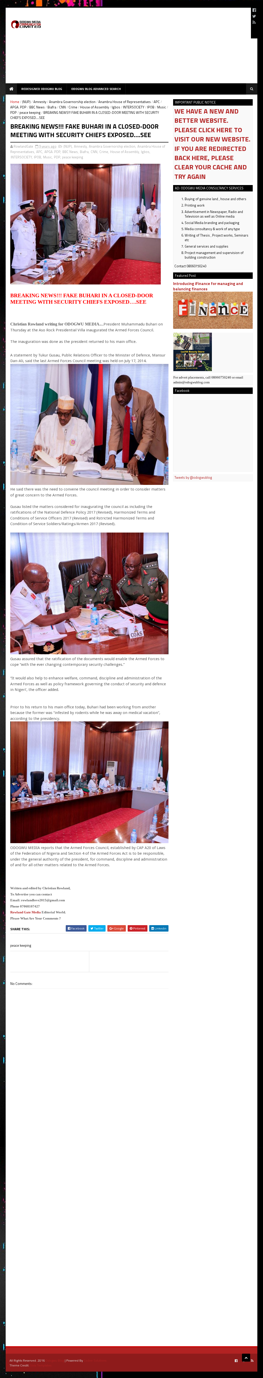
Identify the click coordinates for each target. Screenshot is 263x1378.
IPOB (150, 107)
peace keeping (30, 112)
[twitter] (254, 16)
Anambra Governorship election (72, 101)
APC (157, 101)
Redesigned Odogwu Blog (41, 88)
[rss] (254, 22)
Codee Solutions (95, 1360)
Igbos (116, 107)
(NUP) (26, 101)
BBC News (37, 107)
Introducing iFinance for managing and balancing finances (208, 286)
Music (161, 107)
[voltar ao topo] (246, 1358)
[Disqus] (89, 1135)
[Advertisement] (153, 47)
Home (14, 101)
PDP (13, 112)
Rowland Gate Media (25, 912)
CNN (62, 107)
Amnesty (39, 101)
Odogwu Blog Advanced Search (96, 88)
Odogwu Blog (54, 1360)
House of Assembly (94, 107)
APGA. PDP (18, 107)
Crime (73, 107)
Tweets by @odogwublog (193, 477)
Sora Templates (40, 1365)
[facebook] (254, 10)
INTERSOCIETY (133, 107)
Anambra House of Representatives (124, 101)
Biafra (52, 107)
